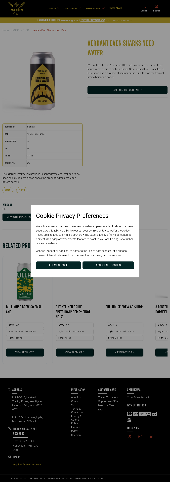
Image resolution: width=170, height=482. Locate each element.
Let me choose (58, 265)
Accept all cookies (108, 265)
